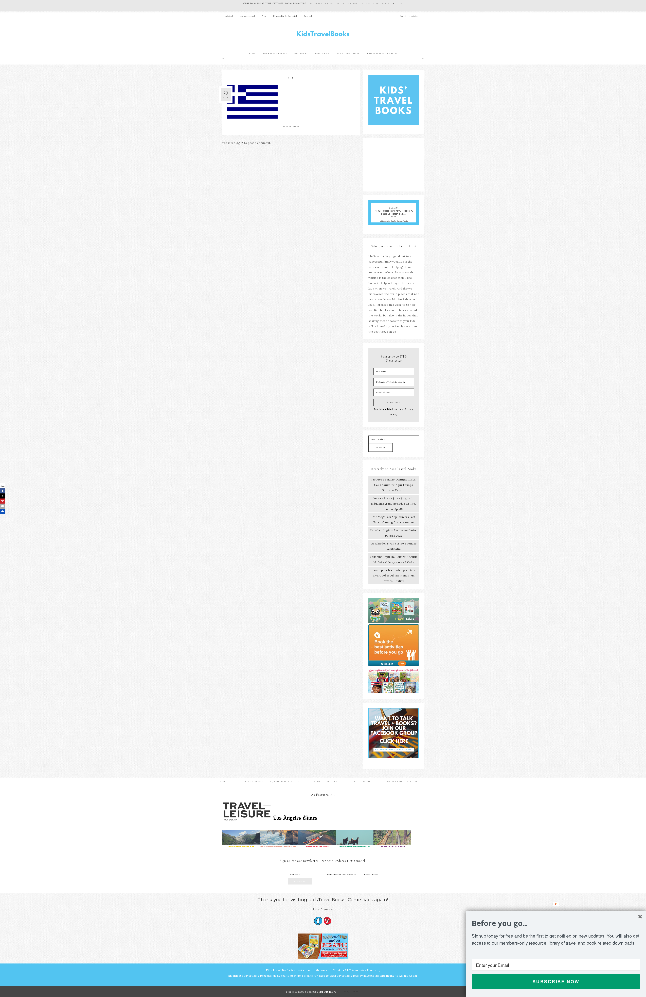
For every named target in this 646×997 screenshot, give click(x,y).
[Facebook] (2, 490)
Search (380, 447)
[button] (556, 923)
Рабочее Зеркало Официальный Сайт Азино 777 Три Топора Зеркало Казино (394, 485)
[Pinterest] (2, 501)
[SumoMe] (2, 511)
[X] (2, 495)
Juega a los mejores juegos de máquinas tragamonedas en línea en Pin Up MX (394, 503)
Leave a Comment (291, 126)
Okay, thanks (350, 992)
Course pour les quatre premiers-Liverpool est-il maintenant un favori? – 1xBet (393, 575)
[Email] (2, 506)
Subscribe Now (556, 981)
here (393, 3)
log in (239, 142)
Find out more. (327, 991)
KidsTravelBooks (323, 34)
